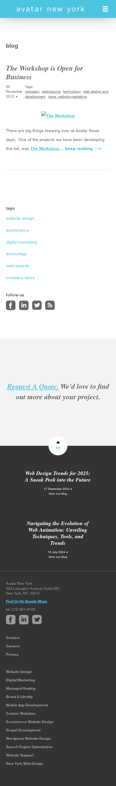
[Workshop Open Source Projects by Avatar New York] (58, 115)
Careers (13, 645)
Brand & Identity (19, 696)
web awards (17, 265)
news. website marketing (67, 96)
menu (105, 9)
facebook (10, 305)
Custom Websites (20, 713)
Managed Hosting (20, 688)
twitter (37, 305)
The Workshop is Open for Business (44, 72)
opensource (51, 91)
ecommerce (17, 230)
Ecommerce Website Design (30, 721)
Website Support (20, 755)
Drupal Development (23, 730)
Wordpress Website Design (28, 738)
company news (20, 277)
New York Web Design (24, 763)
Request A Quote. (33, 386)
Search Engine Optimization (29, 746)
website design (20, 218)
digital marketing (21, 242)
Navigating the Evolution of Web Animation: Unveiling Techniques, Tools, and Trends (58, 533)
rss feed (50, 305)
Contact (12, 637)
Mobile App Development (27, 705)
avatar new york (50, 9)
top (58, 447)
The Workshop (44, 148)
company (32, 91)
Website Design (19, 671)
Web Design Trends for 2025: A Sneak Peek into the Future (58, 476)
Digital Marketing (20, 679)
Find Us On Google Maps (26, 601)
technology (72, 91)
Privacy (12, 654)
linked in (24, 305)
